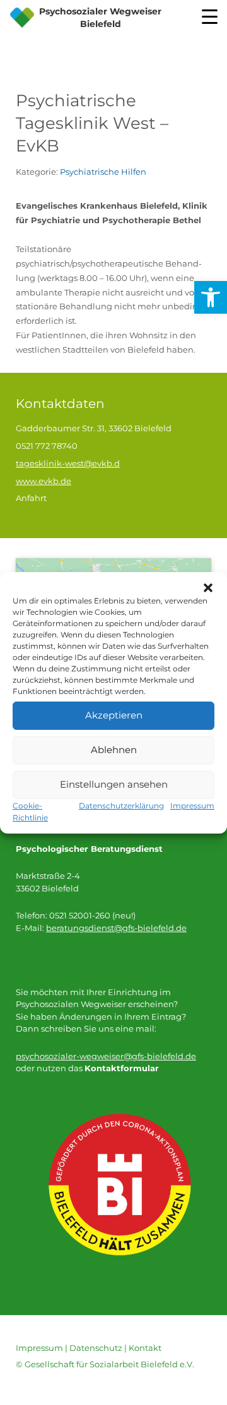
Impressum (192, 805)
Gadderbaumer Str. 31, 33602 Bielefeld (94, 428)
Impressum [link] (39, 1348)
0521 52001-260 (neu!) (92, 915)
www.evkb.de (43, 481)
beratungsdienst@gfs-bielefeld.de (116, 928)
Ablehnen (114, 750)
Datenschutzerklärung (121, 805)
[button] (208, 587)
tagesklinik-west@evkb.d (68, 463)
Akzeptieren (114, 715)
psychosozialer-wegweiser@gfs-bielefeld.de (106, 1056)
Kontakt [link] (145, 1348)
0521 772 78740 (47, 446)
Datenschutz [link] (95, 1348)
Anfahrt (31, 498)
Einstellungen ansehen (114, 784)
